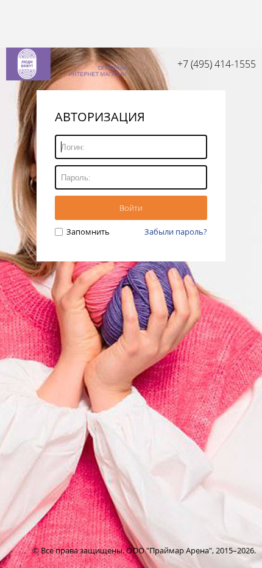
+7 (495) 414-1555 (216, 64)
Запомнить (87, 231)
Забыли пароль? (175, 231)
